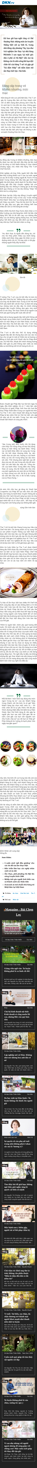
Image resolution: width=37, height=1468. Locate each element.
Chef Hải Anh (24, 893)
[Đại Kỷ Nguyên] (8, 2)
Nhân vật (15, 899)
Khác (6, 1008)
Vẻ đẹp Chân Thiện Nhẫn (13, 939)
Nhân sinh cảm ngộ (10, 1137)
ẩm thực (15, 893)
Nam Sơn (25, 1353)
